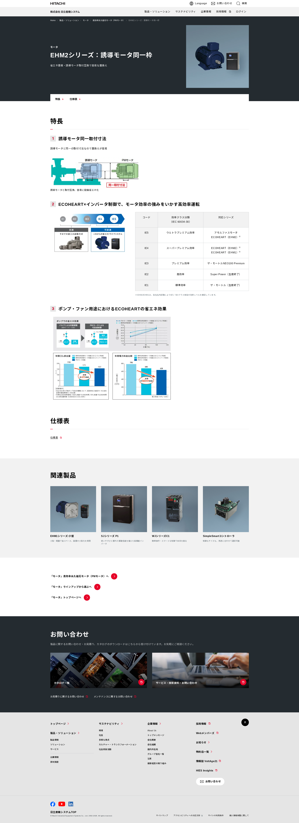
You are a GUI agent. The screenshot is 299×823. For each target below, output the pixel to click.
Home (53, 20)
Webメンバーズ (213, 733)
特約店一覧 (202, 752)
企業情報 (206, 11)
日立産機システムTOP (63, 812)
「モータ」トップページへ (65, 597)
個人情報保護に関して (239, 816)
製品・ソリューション (157, 11)
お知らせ (201, 742)
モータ (86, 20)
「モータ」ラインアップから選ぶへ (71, 587)
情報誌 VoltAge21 (214, 761)
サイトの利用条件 (216, 816)
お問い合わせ (224, 3)
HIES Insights (213, 770)
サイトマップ (162, 816)
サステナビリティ (185, 11)
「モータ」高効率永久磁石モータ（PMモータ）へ (79, 576)
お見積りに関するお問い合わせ (69, 696)
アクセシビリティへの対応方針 (186, 816)
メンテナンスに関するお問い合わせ (115, 696)
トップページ (58, 724)
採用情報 (224, 12)
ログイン (241, 11)
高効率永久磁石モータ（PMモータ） (109, 20)
